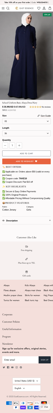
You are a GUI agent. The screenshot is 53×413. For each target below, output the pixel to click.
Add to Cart (26, 153)
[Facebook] (8, 367)
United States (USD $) (24, 380)
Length (5, 128)
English (18, 388)
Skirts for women (32, 295)
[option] (26, 56)
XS (6, 121)
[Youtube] (12, 367)
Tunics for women (12, 300)
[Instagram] (17, 367)
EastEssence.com (21, 396)
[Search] (9, 8)
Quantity (6, 140)
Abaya (6, 285)
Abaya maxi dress (33, 290)
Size (4, 115)
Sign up (44, 360)
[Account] (43, 8)
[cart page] (50, 8)
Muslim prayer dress (13, 295)
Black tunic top (31, 300)
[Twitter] (4, 367)
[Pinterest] (21, 367)
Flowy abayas (10, 290)
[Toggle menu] (3, 8)
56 (6, 133)
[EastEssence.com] (24, 8)
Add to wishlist (25, 161)
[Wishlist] (38, 8)
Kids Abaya (30, 285)
